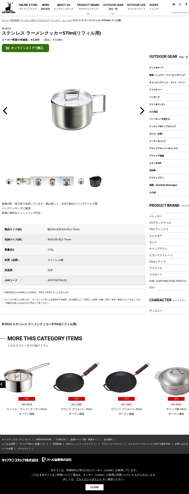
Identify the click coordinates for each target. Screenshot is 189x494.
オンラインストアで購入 (27, 48)
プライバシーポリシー (113, 444)
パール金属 (7, 448)
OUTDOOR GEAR (113, 7)
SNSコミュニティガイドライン (81, 444)
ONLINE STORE (28, 7)
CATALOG (61, 439)
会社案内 (108, 439)
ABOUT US (63, 7)
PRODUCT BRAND (88, 7)
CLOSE (94, 487)
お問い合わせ (181, 444)
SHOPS (154, 7)
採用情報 (57, 444)
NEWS (45, 7)
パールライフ (24, 448)
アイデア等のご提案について (34, 444)
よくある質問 (8, 444)
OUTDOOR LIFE (136, 7)
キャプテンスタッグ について (16, 439)
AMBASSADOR (43, 439)
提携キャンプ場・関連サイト (84, 439)
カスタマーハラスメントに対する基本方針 (149, 444)
